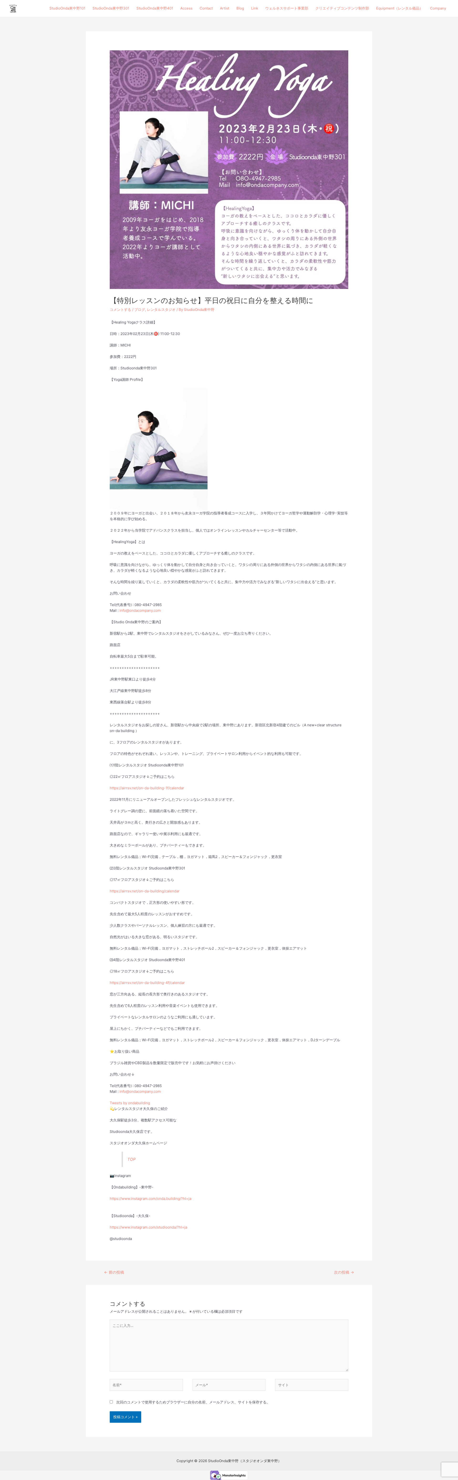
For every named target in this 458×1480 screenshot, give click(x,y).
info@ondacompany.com (140, 610)
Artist (224, 8)
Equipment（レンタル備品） (399, 8)
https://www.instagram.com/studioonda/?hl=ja (148, 1227)
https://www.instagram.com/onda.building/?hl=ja (150, 1198)
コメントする (120, 309)
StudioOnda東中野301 (111, 8)
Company (438, 8)
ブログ (139, 309)
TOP (131, 1159)
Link (254, 8)
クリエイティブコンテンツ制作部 (342, 8)
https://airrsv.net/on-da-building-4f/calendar (147, 982)
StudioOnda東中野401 (154, 8)
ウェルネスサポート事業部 (286, 8)
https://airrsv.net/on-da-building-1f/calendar (147, 788)
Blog (240, 8)
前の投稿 (114, 1272)
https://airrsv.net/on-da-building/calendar (145, 891)
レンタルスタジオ (161, 309)
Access (186, 8)
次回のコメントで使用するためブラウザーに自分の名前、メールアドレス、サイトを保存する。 (193, 1402)
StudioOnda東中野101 (67, 8)
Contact (206, 8)
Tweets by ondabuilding (130, 1103)
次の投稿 (344, 1272)
